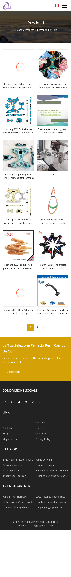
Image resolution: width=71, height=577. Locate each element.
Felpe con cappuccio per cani (52, 470)
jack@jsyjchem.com (42, 525)
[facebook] (5, 402)
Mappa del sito (11, 439)
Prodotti (29, 30)
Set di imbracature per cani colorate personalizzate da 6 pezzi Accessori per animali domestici (53, 86)
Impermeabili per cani (15, 475)
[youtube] (25, 402)
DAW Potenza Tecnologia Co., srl (50, 497)
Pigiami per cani (11, 470)
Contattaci (13, 372)
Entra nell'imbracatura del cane (17, 460)
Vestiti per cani (44, 459)
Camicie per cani (45, 465)
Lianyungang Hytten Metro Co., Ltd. (50, 508)
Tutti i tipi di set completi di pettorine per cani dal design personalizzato (18, 221)
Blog (5, 433)
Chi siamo (41, 422)
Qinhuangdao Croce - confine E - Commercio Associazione (19, 502)
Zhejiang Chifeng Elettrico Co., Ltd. (17, 508)
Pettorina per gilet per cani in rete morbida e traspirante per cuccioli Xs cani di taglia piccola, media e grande (18, 86)
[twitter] (19, 402)
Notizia (39, 428)
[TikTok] (39, 402)
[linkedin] (12, 402)
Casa (19, 30)
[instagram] (32, 402)
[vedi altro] (18, 65)
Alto (53, 174)
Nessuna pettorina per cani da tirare (51, 476)
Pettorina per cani (47, 30)
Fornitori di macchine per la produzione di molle (51, 502)
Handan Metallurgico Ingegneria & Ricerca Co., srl (18, 497)
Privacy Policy (43, 439)
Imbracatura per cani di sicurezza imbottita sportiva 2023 (52, 221)
